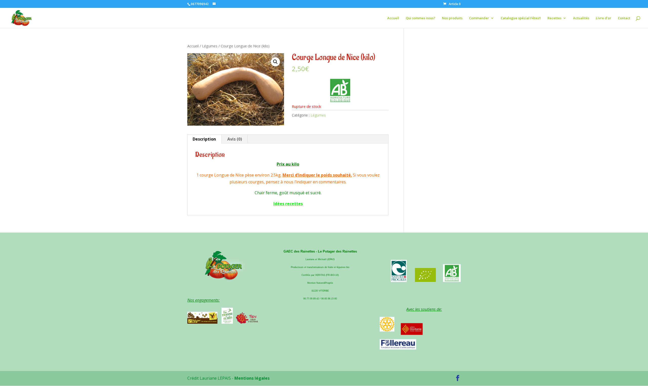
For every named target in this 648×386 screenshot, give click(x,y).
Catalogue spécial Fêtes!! (521, 18)
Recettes (554, 18)
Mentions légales (252, 378)
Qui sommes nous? (420, 18)
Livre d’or (603, 18)
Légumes (209, 45)
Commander (479, 18)
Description (204, 139)
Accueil (393, 18)
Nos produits (452, 18)
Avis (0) (234, 139)
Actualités (581, 18)
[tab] (204, 139)
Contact (624, 18)
